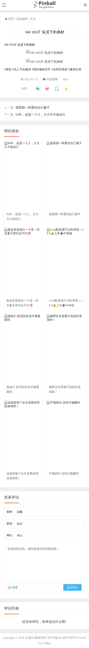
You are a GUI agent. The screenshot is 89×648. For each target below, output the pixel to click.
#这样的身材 (59, 69)
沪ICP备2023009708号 (61, 637)
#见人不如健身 (21, 69)
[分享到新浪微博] (47, 89)
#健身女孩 (74, 69)
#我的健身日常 (41, 69)
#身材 (7, 69)
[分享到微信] (37, 89)
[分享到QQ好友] (56, 89)
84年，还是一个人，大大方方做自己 (34, 114)
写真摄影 (22, 18)
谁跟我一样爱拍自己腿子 (27, 107)
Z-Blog (46, 643)
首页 (11, 18)
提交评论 (72, 587)
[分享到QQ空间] (66, 89)
